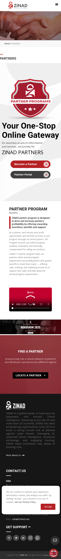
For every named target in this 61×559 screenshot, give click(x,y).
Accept (48, 506)
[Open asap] (53, 553)
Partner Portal (23, 174)
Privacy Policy (48, 555)
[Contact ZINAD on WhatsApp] (37, 538)
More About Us (14, 455)
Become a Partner (25, 164)
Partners (16, 43)
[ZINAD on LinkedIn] (23, 538)
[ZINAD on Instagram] (30, 538)
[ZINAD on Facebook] (9, 538)
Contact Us (16, 471)
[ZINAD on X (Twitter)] (16, 538)
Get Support (17, 527)
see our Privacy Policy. (25, 502)
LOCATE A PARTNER (28, 375)
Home (7, 43)
